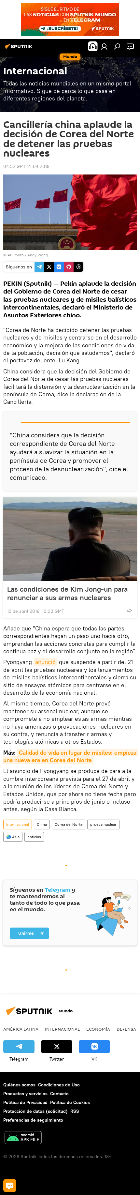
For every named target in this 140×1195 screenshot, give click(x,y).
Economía (98, 1029)
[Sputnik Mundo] (19, 49)
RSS (74, 1111)
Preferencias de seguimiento (33, 1120)
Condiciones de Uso (59, 1085)
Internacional (17, 824)
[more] (129, 610)
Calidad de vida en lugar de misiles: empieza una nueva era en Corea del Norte (70, 756)
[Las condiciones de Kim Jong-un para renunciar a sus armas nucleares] (70, 539)
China (42, 824)
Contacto (59, 1094)
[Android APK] (23, 1138)
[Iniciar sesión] (104, 46)
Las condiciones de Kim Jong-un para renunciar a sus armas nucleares (67, 593)
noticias (34, 836)
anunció (45, 662)
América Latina (20, 1029)
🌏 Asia (13, 836)
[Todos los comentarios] (9, 1185)
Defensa (126, 1029)
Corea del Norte (68, 824)
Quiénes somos (19, 1085)
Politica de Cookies (70, 1102)
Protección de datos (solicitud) (35, 1111)
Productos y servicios (25, 1094)
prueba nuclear (103, 824)
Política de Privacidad (25, 1102)
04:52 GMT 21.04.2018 (26, 166)
